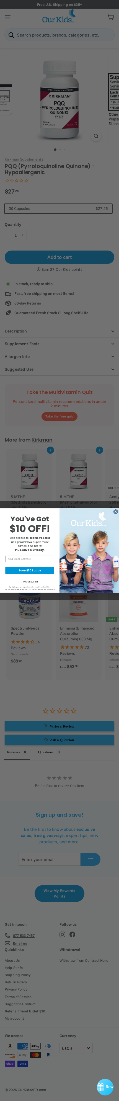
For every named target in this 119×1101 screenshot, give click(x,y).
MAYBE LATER (30, 582)
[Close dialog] (115, 511)
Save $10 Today (30, 570)
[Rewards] (105, 1087)
